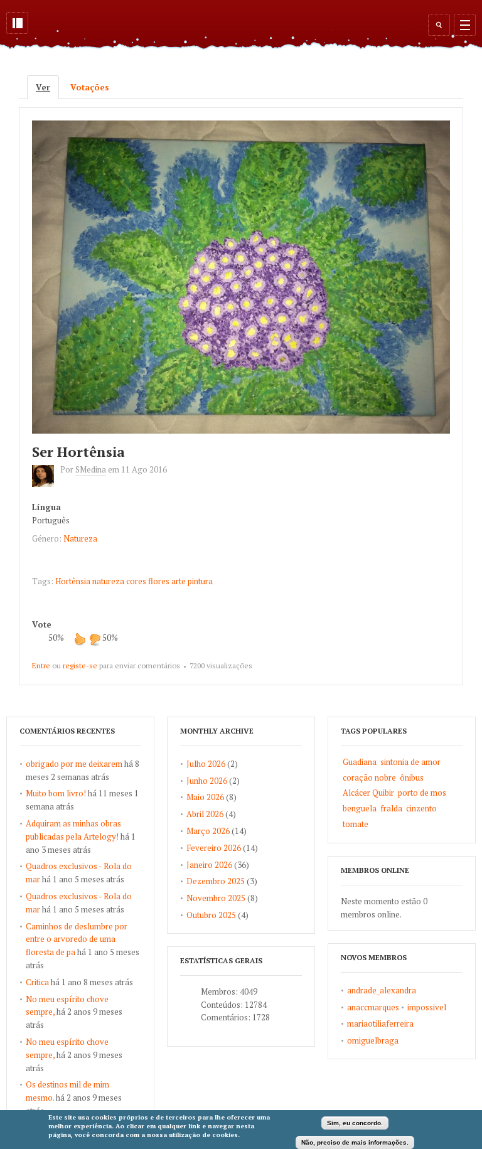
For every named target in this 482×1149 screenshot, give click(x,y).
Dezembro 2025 (215, 881)
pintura (200, 581)
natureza (108, 581)
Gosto (79, 638)
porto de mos (422, 792)
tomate (355, 824)
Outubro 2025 (211, 915)
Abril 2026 (204, 814)
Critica (37, 982)
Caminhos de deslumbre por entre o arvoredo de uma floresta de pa (76, 939)
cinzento (421, 808)
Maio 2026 (205, 797)
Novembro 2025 (215, 898)
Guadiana (360, 761)
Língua (46, 507)
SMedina (90, 469)
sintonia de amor (410, 761)
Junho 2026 (206, 780)
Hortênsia (72, 581)
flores (158, 581)
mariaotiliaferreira (380, 1023)
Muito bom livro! (56, 793)
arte (178, 581)
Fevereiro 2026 (213, 847)
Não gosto (94, 638)
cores (136, 581)
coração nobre (369, 777)
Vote (41, 624)
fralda (391, 808)
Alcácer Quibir (368, 792)
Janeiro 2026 (209, 864)
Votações (89, 87)
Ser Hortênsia (78, 451)
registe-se (80, 665)
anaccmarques (373, 1007)
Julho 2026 (205, 763)
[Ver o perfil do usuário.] (46, 483)
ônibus (412, 777)
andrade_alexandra (381, 990)
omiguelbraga (373, 1040)
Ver (47, 87)
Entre (41, 665)
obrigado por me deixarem (74, 763)
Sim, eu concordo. (355, 1123)
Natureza (80, 538)
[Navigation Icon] (465, 25)
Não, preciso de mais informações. (355, 1142)
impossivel (426, 1007)
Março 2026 (208, 830)
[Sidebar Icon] (17, 23)
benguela (360, 808)
